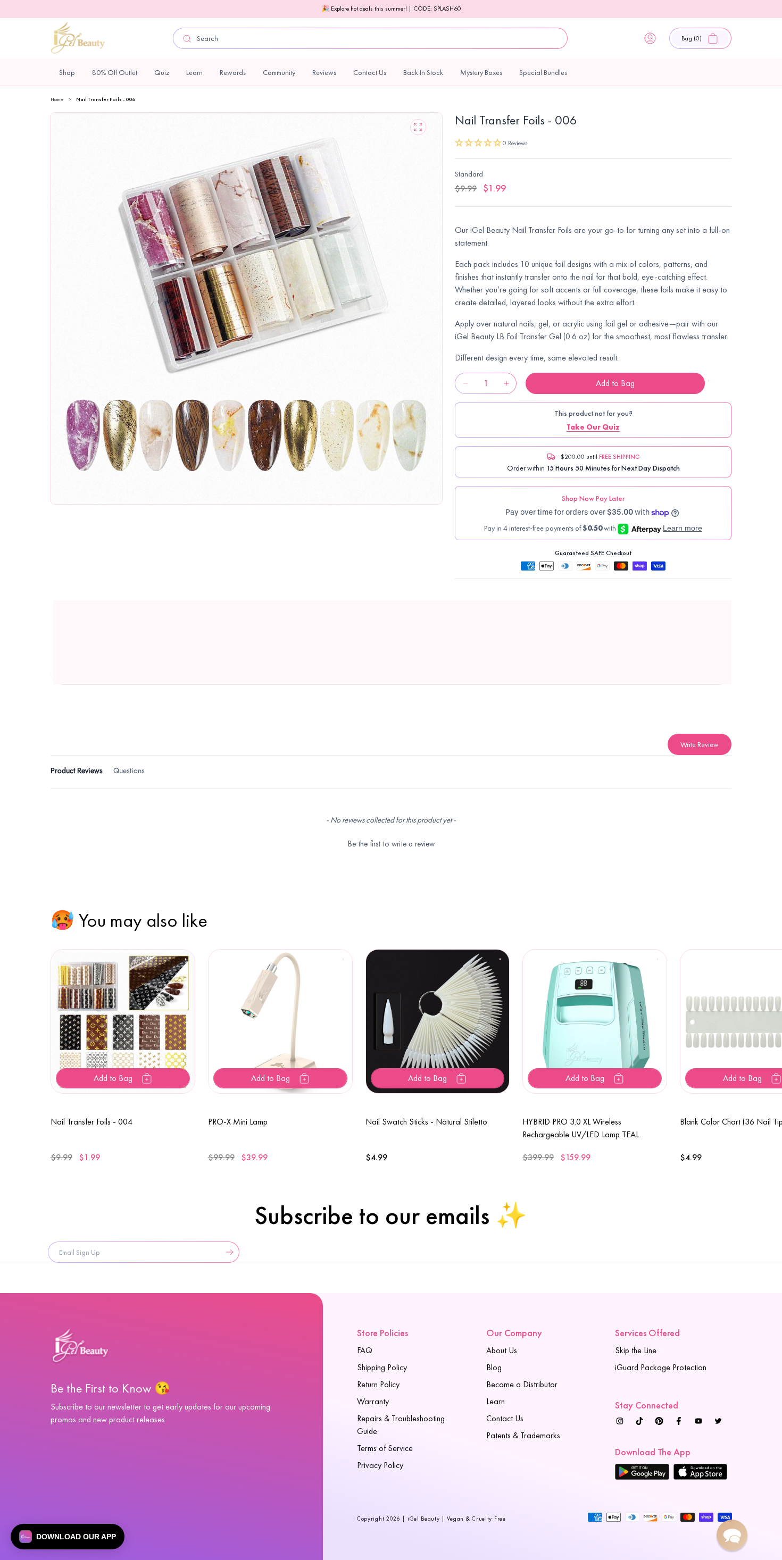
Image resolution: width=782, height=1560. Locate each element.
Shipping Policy (382, 1367)
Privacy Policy (380, 1465)
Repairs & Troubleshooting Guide (401, 1425)
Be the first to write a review (391, 843)
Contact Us (504, 1418)
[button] (700, 38)
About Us (501, 1350)
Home (57, 99)
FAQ (364, 1350)
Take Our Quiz (593, 427)
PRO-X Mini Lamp (238, 1121)
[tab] (77, 772)
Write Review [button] (699, 744)
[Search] (187, 38)
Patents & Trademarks (523, 1435)
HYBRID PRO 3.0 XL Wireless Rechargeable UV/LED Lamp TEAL (580, 1128)
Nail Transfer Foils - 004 (91, 1121)
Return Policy (378, 1384)
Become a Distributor (522, 1384)
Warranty (373, 1401)
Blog (494, 1367)
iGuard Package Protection (660, 1367)
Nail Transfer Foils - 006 (105, 99)
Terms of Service (385, 1448)
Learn (495, 1401)
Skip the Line (635, 1350)
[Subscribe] (227, 1252)
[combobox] (370, 38)
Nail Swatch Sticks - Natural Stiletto (426, 1121)
